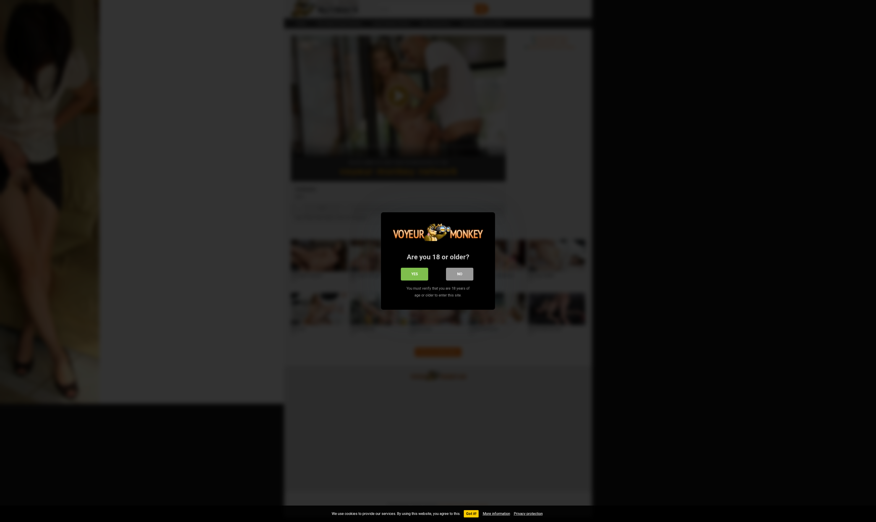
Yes (414, 274)
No (459, 274)
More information (496, 514)
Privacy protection (528, 514)
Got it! (471, 514)
